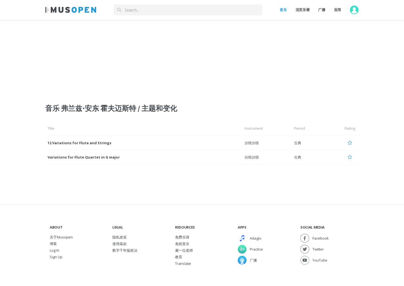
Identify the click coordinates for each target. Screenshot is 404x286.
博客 (53, 243)
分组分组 (252, 142)
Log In (54, 250)
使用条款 (119, 243)
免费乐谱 (182, 237)
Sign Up (56, 256)
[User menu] (354, 9)
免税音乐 (182, 243)
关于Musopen (61, 237)
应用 (337, 9)
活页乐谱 (303, 9)
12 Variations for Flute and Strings (79, 142)
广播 (321, 9)
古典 (297, 142)
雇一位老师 (184, 250)
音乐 (283, 9)
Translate (183, 263)
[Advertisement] (202, 58)
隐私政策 (119, 237)
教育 (178, 256)
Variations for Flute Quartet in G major (84, 157)
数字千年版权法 (124, 250)
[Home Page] (70, 10)
